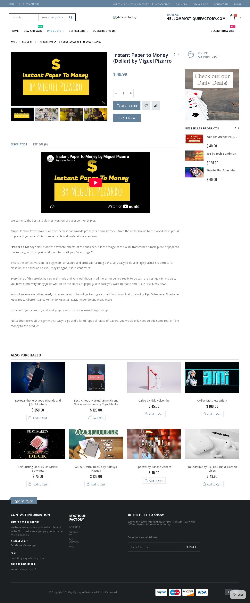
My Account (162, 4)
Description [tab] (19, 144)
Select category (51, 17)
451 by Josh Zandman (221, 153)
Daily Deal (182, 4)
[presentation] (15, 115)
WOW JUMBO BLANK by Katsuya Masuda (96, 468)
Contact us (73, 533)
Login (237, 4)
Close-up (27, 41)
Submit (191, 547)
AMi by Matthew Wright (212, 400)
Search (70, 17)
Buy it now (127, 118)
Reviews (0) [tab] (40, 144)
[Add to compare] (156, 105)
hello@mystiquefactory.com (27, 558)
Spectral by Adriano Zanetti (154, 467)
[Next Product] (178, 54)
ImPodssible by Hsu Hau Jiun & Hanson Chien (212, 468)
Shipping (74, 526)
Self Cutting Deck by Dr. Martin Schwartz (38, 468)
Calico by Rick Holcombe (154, 400)
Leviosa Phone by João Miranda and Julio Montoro (38, 402)
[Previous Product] (174, 54)
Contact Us (221, 4)
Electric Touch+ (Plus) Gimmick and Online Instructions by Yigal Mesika (95, 402)
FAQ (71, 546)
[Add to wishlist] (146, 105)
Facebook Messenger (23, 545)
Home (14, 41)
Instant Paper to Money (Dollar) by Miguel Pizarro (142, 58)
